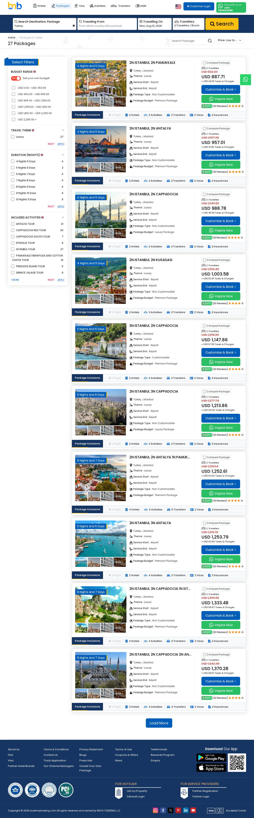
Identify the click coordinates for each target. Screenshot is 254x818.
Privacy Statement (91, 749)
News (118, 760)
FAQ (10, 755)
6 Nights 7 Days (25, 174)
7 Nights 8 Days (25, 180)
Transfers (124, 6)
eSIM (143, 6)
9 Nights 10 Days (26, 193)
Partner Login (200, 796)
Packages (62, 6)
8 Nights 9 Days (25, 187)
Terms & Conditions (56, 749)
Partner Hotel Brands (21, 766)
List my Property (137, 791)
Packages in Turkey (30, 37)
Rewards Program (162, 755)
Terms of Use (123, 749)
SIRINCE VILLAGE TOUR (29, 273)
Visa (82, 6)
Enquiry (155, 760)
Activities (100, 6)
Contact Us (51, 755)
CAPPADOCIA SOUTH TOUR (33, 236)
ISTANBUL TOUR (25, 249)
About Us (13, 749)
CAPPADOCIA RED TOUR (31, 230)
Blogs (83, 755)
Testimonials (159, 749)
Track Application (55, 760)
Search (224, 23)
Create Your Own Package (90, 768)
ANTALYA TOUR (25, 224)
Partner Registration (205, 791)
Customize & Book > (220, 89)
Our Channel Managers (59, 766)
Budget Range (23, 72)
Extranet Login (136, 796)
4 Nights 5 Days (26, 161)
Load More (159, 723)
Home (11, 37)
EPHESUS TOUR (25, 243)
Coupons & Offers (126, 755)
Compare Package (218, 62)
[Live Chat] (245, 77)
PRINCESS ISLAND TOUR (30, 266)
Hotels (42, 6)
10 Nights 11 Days (26, 199)
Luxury (20, 137)
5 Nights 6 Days (25, 168)
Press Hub (85, 760)
